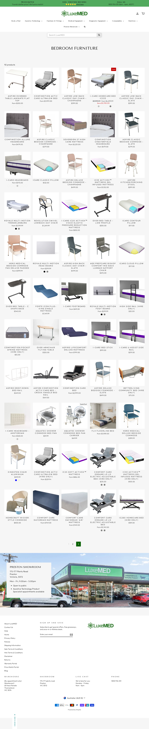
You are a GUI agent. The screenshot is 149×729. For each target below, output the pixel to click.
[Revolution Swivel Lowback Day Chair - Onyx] (50, 229)
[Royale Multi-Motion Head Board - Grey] (47, 272)
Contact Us (8, 627)
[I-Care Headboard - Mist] (23, 186)
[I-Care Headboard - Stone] (9, 186)
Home (6, 635)
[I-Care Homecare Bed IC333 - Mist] (107, 106)
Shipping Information (12, 645)
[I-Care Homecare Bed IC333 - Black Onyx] (93, 106)
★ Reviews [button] (15, 720)
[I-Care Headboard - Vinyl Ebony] (20, 186)
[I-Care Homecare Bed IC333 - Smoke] (96, 106)
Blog (6, 671)
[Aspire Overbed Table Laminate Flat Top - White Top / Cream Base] (16, 106)
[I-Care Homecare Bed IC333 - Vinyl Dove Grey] (110, 106)
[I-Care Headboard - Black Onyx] (11, 186)
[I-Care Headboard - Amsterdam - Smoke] (14, 439)
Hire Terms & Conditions (13, 653)
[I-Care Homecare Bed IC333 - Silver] (99, 106)
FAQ (6, 631)
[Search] (99, 35)
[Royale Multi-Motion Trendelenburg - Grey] (19, 229)
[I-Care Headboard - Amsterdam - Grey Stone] (9, 439)
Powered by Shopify (74, 709)
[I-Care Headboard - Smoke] (14, 186)
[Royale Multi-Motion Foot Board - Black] (102, 314)
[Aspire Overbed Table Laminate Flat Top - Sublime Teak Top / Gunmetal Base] (19, 106)
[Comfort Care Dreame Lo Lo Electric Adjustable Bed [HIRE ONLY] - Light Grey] (102, 485)
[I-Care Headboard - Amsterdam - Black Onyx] (11, 439)
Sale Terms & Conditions (13, 649)
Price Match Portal (11, 667)
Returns (7, 660)
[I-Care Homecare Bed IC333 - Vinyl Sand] (105, 106)
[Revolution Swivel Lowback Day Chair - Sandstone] (41, 229)
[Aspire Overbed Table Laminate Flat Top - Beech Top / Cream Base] (13, 106)
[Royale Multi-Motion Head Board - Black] (44, 272)
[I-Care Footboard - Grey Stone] (71, 312)
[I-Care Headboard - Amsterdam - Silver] (17, 439)
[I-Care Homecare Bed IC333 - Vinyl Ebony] (102, 106)
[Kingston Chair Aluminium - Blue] (16, 480)
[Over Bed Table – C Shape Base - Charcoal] (19, 314)
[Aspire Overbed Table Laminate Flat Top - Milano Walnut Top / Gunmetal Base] (22, 106)
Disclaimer (8, 656)
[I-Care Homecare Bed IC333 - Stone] (113, 106)
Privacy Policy (9, 638)
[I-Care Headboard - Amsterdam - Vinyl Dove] (26, 439)
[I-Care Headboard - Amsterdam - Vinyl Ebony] (20, 439)
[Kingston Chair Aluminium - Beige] (19, 480)
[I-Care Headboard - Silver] (17, 186)
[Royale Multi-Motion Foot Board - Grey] (105, 314)
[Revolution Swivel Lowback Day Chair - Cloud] (47, 229)
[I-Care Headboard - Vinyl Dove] (26, 186)
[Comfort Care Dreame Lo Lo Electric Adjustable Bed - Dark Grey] (105, 530)
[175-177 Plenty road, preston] (74, 580)
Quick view (17, 91)
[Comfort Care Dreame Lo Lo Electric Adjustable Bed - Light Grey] (102, 530)
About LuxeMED (10, 624)
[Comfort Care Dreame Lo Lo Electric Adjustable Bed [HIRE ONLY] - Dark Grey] (105, 485)
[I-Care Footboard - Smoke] (77, 312)
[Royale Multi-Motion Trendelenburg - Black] (16, 229)
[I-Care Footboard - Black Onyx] (74, 312)
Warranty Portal (10, 663)
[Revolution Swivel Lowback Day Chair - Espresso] (44, 229)
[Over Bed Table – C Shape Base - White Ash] (16, 314)
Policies (7, 642)
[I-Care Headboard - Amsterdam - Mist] (23, 439)
